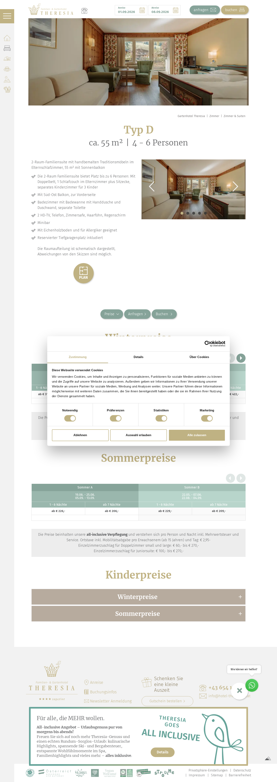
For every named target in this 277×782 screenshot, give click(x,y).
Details (163, 752)
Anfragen (135, 314)
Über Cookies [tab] (199, 357)
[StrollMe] (164, 773)
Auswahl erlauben (138, 435)
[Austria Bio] (30, 773)
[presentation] (152, 186)
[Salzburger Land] (81, 773)
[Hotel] (7, 38)
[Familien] (7, 90)
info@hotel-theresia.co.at (229, 696)
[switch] (115, 418)
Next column (241, 358)
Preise (109, 314)
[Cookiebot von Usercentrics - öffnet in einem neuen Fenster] (207, 344)
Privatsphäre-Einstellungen (208, 770)
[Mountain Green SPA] (7, 70)
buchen (231, 10)
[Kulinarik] (7, 59)
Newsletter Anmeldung (111, 701)
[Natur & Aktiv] (7, 80)
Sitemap (217, 775)
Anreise (96, 682)
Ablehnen (80, 435)
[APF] (95, 773)
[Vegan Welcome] (109, 773)
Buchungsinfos (103, 691)
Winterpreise (138, 596)
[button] (181, 213)
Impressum (197, 775)
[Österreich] (55, 773)
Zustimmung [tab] (78, 357)
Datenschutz (242, 770)
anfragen (201, 10)
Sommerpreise (137, 613)
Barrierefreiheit (240, 775)
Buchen (162, 314)
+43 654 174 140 (228, 687)
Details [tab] (139, 357)
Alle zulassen (196, 435)
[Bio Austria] (126, 773)
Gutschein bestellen (165, 701)
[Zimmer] (7, 49)
